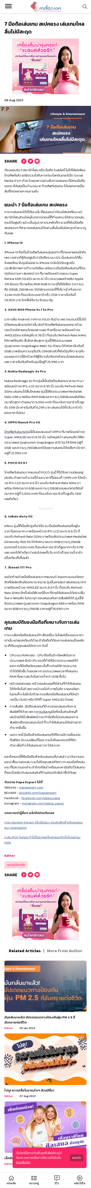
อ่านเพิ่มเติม (23, 1162)
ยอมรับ (76, 1157)
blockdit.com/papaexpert (38, 792)
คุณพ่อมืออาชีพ (16, 865)
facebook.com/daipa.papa (40, 797)
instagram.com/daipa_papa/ (43, 803)
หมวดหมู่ (34, 1183)
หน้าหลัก (11, 1183)
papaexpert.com (31, 787)
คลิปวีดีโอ (79, 1183)
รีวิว (57, 1183)
